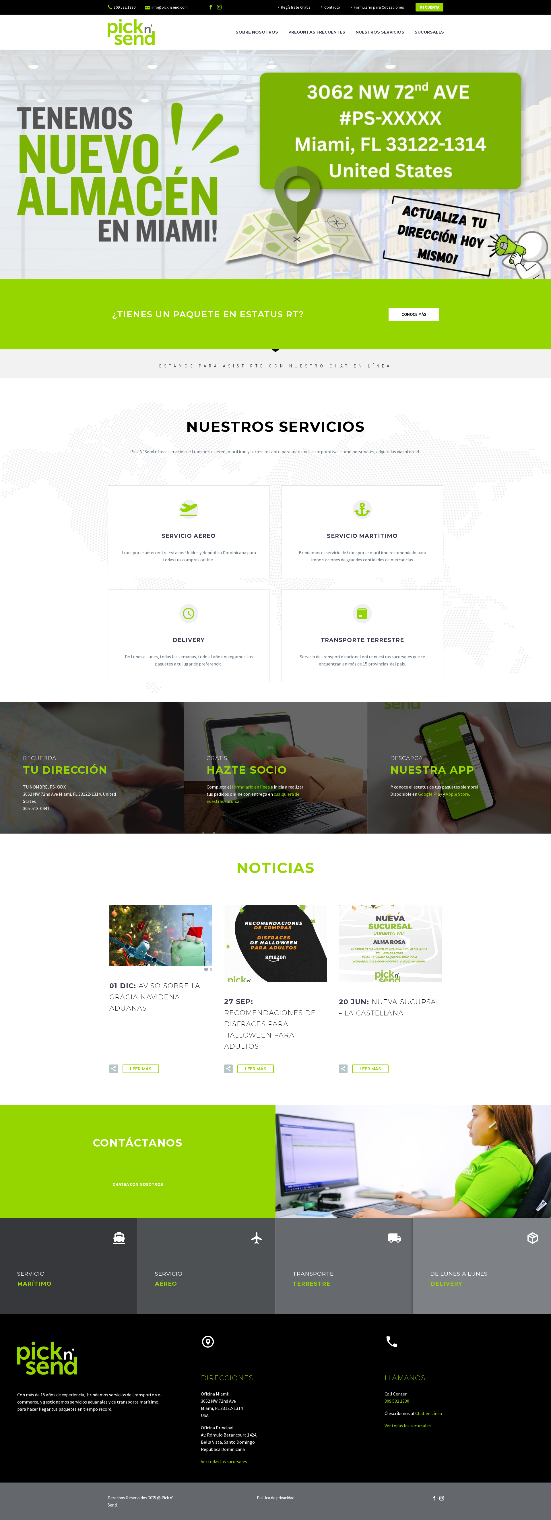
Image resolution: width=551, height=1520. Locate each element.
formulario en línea (251, 787)
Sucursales (429, 32)
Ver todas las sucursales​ (224, 1461)
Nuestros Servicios (380, 32)
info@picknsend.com (170, 7)
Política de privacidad (275, 1498)
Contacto (332, 7)
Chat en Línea (428, 1413)
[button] (414, 314)
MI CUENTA (429, 7)
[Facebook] (210, 7)
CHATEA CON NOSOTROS (137, 1184)
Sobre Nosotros (257, 32)
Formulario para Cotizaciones (379, 7)
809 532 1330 (124, 7)
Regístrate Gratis (296, 7)
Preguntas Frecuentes (316, 32)
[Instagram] (219, 7)
